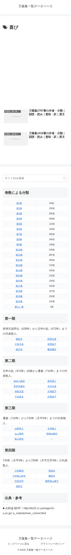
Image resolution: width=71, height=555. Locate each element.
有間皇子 (51, 344)
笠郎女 (51, 470)
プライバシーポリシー (52, 543)
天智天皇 (19, 344)
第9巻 (19, 244)
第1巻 (19, 203)
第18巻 (19, 291)
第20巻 (19, 301)
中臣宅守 (19, 481)
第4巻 (19, 218)
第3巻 (19, 213)
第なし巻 (19, 307)
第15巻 (19, 275)
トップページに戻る (18, 543)
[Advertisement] (35, 68)
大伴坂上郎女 (19, 476)
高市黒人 (51, 381)
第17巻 (19, 286)
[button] (65, 178)
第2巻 (19, 208)
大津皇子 (51, 391)
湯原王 (19, 486)
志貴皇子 (51, 396)
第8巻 (19, 239)
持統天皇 (19, 391)
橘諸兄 (51, 476)
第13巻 (19, 265)
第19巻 (19, 296)
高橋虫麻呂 (51, 433)
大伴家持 (19, 470)
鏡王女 (19, 349)
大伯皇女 (19, 396)
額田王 (19, 339)
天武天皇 (51, 386)
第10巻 (19, 249)
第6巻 (19, 229)
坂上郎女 (19, 439)
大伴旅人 (51, 428)
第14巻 (19, 270)
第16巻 (19, 280)
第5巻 (19, 224)
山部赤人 (19, 428)
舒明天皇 (51, 339)
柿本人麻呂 (19, 381)
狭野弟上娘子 (52, 481)
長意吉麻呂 (19, 386)
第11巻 (19, 255)
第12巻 (19, 260)
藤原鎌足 (51, 349)
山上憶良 (19, 433)
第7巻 (19, 234)
